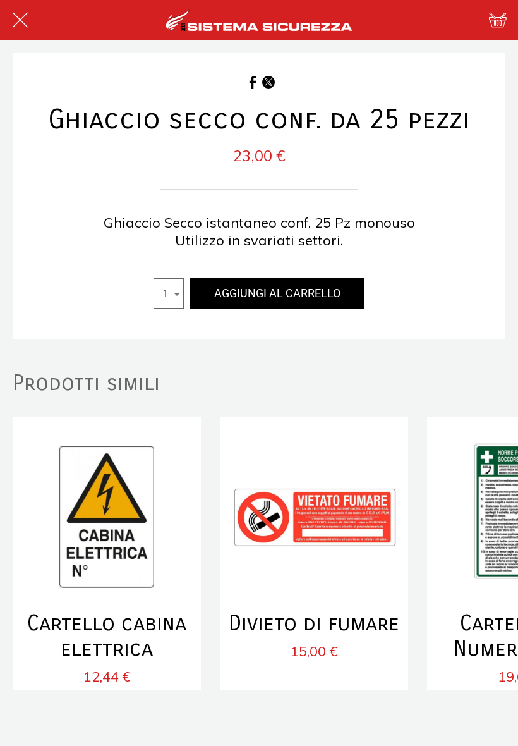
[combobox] (169, 293)
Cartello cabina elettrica (106, 636)
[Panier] (498, 20)
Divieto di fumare (314, 623)
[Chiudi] (20, 20)
